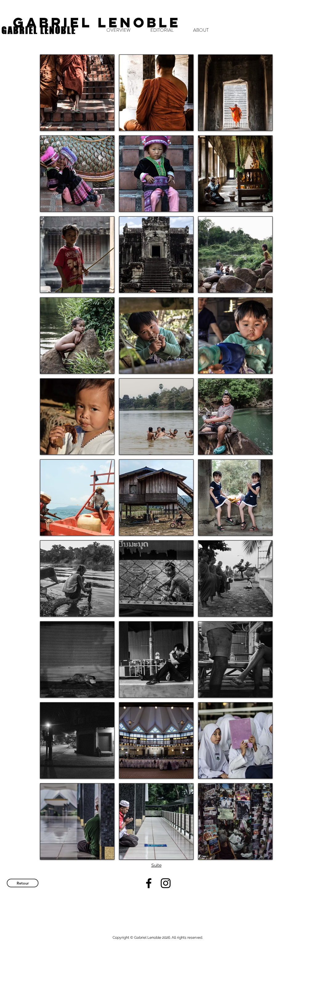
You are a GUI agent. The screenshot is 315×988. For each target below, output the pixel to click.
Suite (156, 865)
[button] (77, 92)
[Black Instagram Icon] (165, 883)
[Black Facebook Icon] (148, 883)
